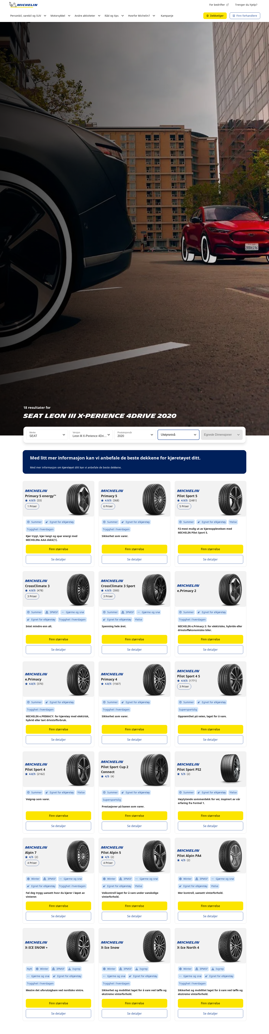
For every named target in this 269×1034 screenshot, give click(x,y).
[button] (63, 435)
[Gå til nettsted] (23, 4)
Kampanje (167, 15)
